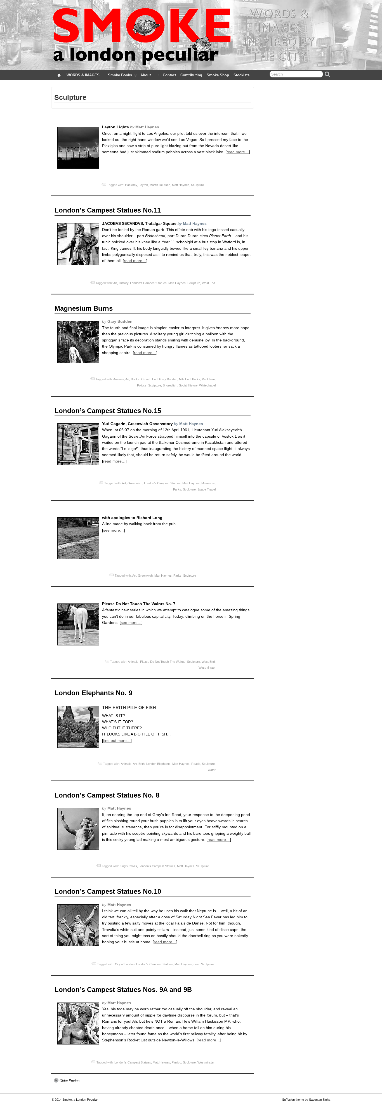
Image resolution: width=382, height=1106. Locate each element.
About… (147, 75)
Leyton (143, 185)
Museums (208, 483)
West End (208, 283)
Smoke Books (120, 75)
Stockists (241, 75)
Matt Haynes (180, 185)
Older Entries (69, 1081)
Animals (118, 379)
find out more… (117, 740)
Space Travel (206, 489)
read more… (238, 152)
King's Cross (128, 866)
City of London (125, 964)
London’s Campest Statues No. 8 (107, 795)
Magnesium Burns (84, 308)
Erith (141, 763)
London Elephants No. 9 (93, 693)
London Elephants (158, 763)
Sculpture (197, 185)
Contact (169, 75)
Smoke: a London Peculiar (80, 1099)
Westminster (207, 667)
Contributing (191, 75)
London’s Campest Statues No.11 (108, 210)
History (123, 283)
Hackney (131, 185)
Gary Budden (168, 379)
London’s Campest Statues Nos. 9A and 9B (123, 989)
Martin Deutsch (160, 185)
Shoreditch (170, 385)
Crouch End (149, 379)
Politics (142, 385)
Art (115, 283)
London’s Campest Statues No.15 (108, 410)
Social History (188, 385)
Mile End (184, 379)
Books (135, 379)
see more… (113, 530)
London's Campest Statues (148, 283)
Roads (195, 763)
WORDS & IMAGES (83, 75)
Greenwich (135, 483)
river (196, 964)
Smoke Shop (218, 75)
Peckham (208, 379)
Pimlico (176, 1062)
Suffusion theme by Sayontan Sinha (306, 1099)
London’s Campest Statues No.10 (108, 891)
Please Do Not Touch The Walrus (162, 661)
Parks (196, 379)
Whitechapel (207, 385)
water (212, 770)
